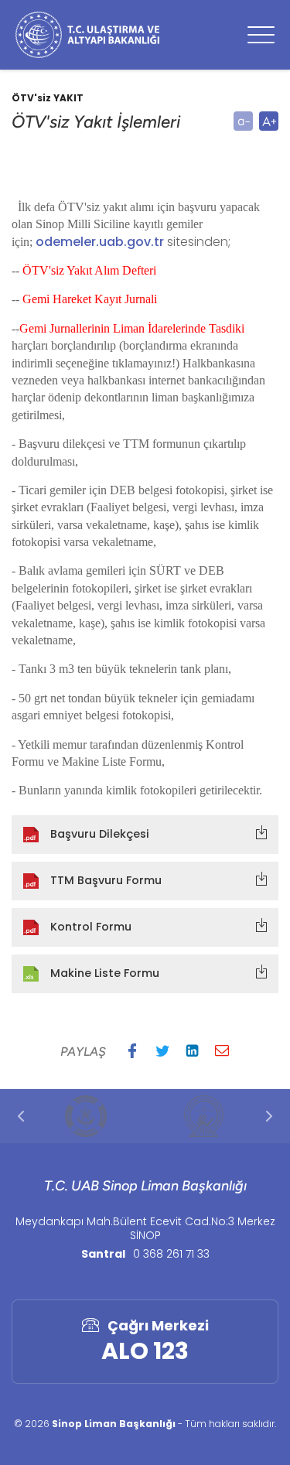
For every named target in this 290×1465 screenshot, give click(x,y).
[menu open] (261, 34)
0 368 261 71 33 (171, 1254)
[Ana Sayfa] (87, 35)
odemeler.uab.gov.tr (100, 242)
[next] (269, 1116)
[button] (132, 1050)
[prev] (21, 1116)
